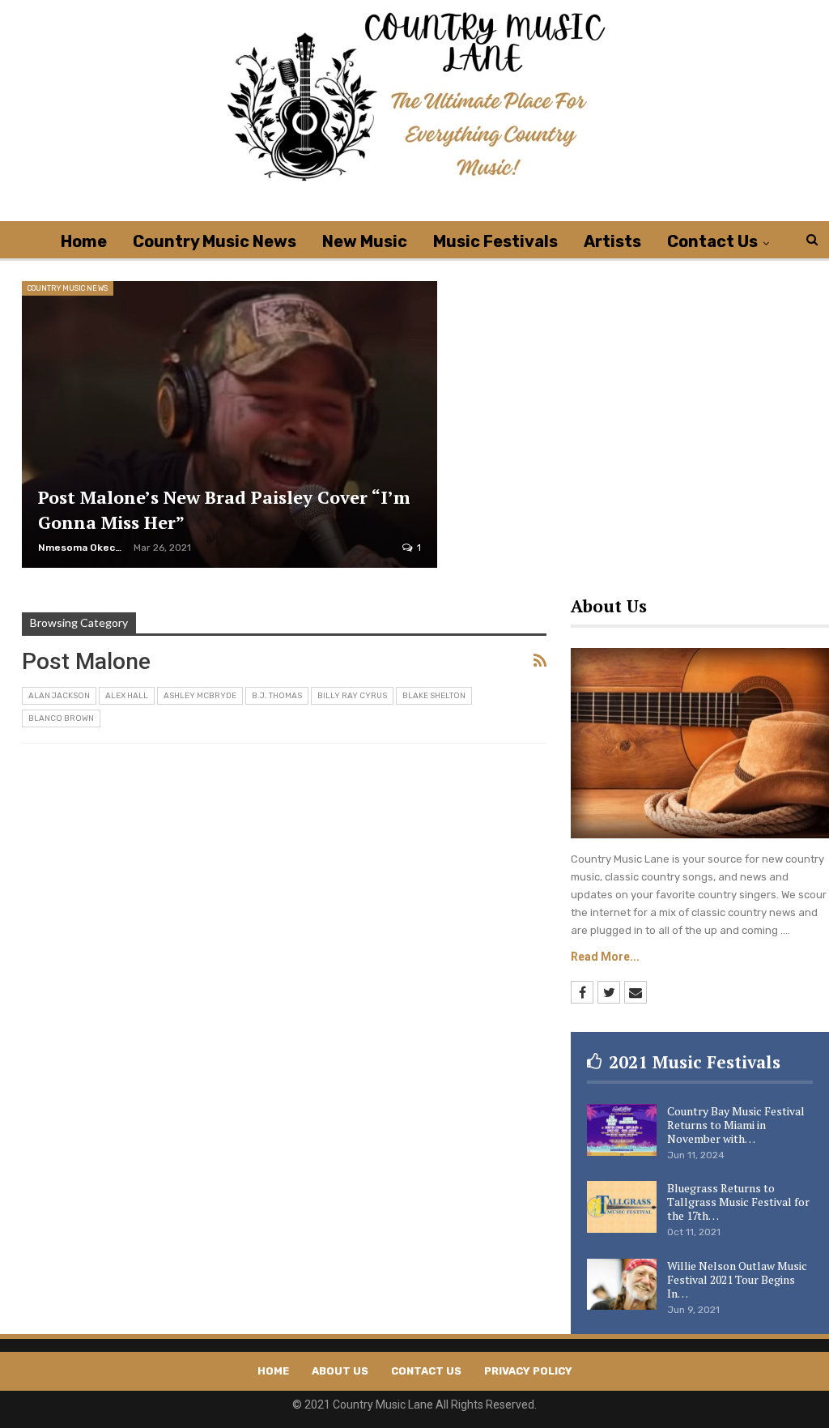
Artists (612, 241)
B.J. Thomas (277, 696)
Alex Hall (126, 696)
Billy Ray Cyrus (352, 696)
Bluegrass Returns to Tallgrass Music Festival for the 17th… (738, 1201)
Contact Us (712, 241)
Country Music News (214, 241)
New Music (364, 241)
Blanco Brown (61, 718)
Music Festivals (495, 241)
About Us (340, 1371)
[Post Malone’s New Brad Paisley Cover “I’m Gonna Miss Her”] (229, 424)
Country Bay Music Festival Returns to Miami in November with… (736, 1124)
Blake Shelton (434, 696)
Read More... (605, 956)
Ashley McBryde (200, 696)
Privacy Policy (528, 1371)
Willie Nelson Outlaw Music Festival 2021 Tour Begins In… (737, 1279)
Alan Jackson (59, 696)
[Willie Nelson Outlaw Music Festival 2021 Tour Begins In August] (622, 1285)
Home (84, 241)
